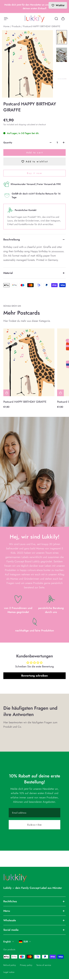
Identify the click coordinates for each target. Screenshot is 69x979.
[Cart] (63, 18)
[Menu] (6, 18)
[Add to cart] (6, 393)
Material (8, 273)
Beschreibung (11, 239)
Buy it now (34, 173)
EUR (26, 941)
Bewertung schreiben (34, 676)
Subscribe (34, 824)
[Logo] (34, 19)
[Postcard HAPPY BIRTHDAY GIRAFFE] (28, 362)
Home (6, 26)
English (7, 941)
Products (16, 26)
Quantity (7, 142)
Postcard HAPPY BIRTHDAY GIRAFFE (24, 402)
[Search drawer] (56, 18)
